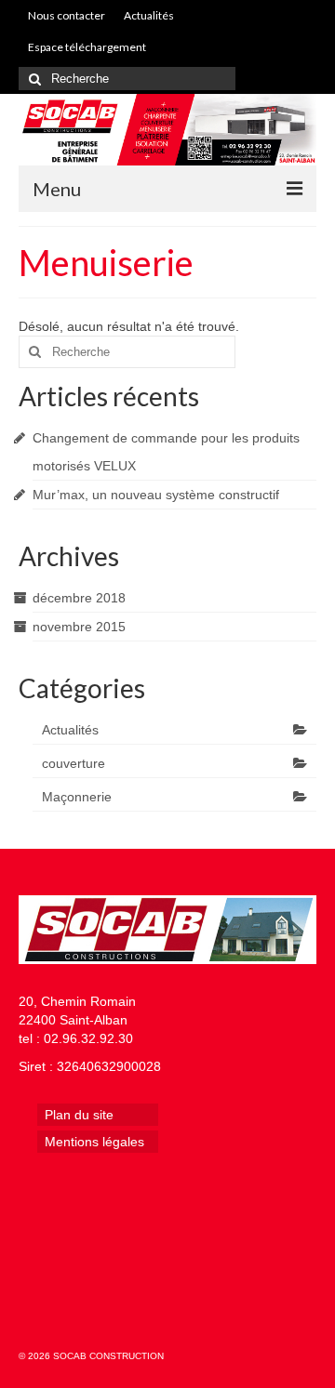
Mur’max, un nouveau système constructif (156, 494)
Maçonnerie (77, 796)
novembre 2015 (79, 626)
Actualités (70, 729)
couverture (73, 763)
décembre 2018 (79, 597)
